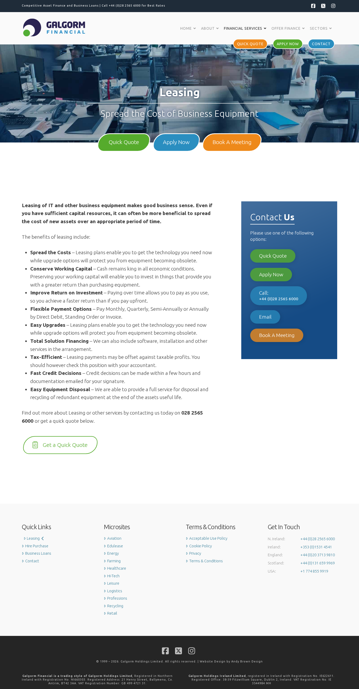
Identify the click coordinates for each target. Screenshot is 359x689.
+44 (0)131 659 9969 (317, 563)
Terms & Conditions (206, 561)
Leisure (113, 583)
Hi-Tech (113, 576)
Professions (117, 598)
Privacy (195, 553)
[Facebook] (313, 6)
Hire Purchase (36, 546)
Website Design (212, 661)
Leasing (33, 538)
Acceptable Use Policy (208, 538)
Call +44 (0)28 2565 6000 (121, 5)
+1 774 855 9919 (314, 571)
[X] (323, 6)
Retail (112, 613)
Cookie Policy (200, 546)
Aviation (114, 538)
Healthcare (116, 568)
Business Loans (38, 553)
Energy (113, 553)
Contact (32, 561)
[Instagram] (333, 6)
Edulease (115, 546)
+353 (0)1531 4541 (316, 547)
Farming (114, 561)
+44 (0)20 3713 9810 (317, 555)
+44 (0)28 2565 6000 (317, 539)
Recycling (115, 606)
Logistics (114, 591)
